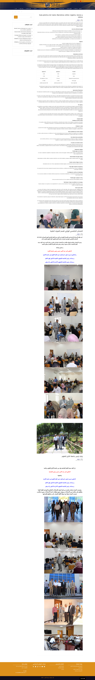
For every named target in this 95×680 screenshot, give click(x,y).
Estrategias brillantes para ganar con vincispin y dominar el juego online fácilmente (23, 36)
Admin (78, 20)
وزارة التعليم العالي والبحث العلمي (75, 666)
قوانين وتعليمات (28, 8)
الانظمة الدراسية (61, 666)
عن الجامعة (76, 8)
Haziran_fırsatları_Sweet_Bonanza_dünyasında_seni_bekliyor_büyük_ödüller (22, 32)
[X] (36, 667)
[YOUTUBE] (42, 667)
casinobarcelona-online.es (54, 23)
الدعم (16, 8)
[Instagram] (78, 1)
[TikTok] (83, 1)
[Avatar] (81, 20)
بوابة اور (80, 668)
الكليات (55, 8)
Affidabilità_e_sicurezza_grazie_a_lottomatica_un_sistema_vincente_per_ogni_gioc (22, 42)
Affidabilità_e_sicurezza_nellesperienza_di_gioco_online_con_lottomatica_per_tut (22, 39)
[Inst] (40, 667)
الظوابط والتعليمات (61, 668)
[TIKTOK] (38, 667)
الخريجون (35, 8)
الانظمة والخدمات (41, 8)
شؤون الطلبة (49, 8)
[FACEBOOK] (44, 667)
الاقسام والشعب (61, 8)
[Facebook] (76, 1)
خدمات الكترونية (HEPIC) (77, 669)
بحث (15, 17)
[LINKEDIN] (33, 667)
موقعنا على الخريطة (78, 671)
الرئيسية (80, 8)
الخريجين (62, 669)
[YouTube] (81, 1)
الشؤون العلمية (69, 8)
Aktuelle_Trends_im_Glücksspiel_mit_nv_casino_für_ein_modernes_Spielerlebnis (22, 29)
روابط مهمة (21, 8)
